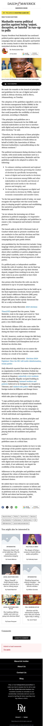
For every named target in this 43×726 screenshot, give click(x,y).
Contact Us (21, 672)
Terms (25, 717)
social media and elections (21, 523)
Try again (7, 649)
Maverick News (6, 516)
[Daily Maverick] (21, 3)
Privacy (18, 717)
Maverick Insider (21, 661)
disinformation (28, 520)
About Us (22, 666)
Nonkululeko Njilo (17, 49)
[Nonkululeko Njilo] (5, 50)
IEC (35, 520)
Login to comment (21, 638)
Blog (22, 678)
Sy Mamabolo (17, 520)
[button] (25, 53)
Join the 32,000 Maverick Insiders (20, 689)
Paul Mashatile (6, 520)
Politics (16, 516)
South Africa (24, 516)
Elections (33, 516)
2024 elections (6, 523)
